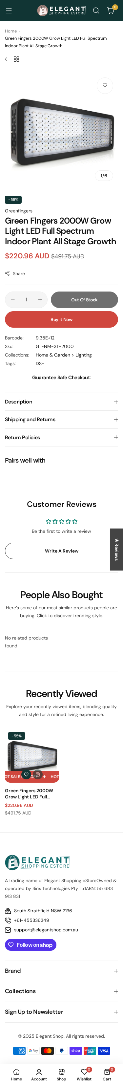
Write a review (61, 551)
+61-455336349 (31, 920)
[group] (61, 129)
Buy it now (61, 319)
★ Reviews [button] (117, 549)
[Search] (96, 10)
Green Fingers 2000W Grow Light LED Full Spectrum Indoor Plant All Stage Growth (29, 793)
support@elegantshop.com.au (46, 930)
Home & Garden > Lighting (64, 355)
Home (11, 31)
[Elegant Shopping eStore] (61, 10)
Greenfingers (18, 211)
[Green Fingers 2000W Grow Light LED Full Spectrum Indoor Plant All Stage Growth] (32, 755)
